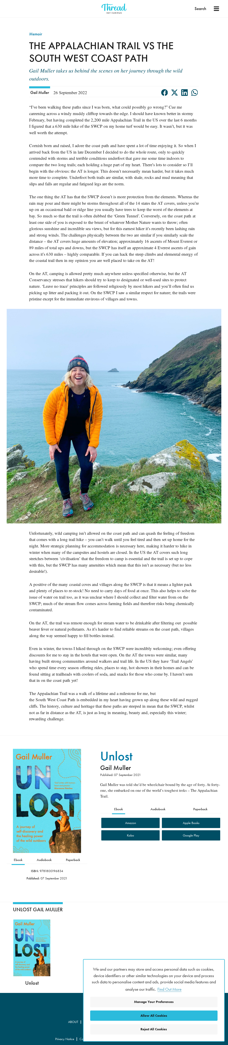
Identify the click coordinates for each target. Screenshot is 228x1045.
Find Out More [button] (169, 989)
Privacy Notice (64, 1039)
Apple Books (191, 823)
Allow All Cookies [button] (153, 1015)
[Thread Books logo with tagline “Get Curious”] (114, 8)
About (73, 1022)
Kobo (130, 835)
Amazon (130, 823)
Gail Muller (39, 92)
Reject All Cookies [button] (153, 1029)
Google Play (191, 835)
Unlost (116, 756)
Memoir (35, 34)
